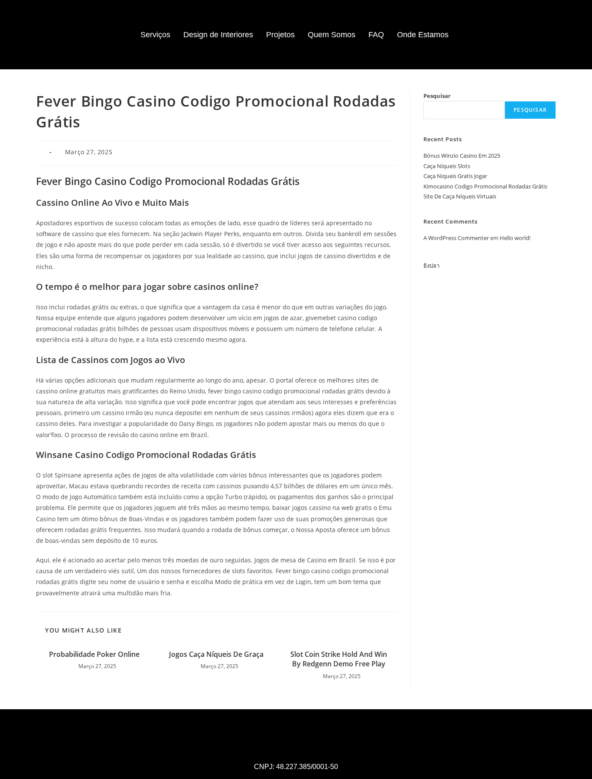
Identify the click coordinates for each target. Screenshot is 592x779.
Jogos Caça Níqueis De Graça (216, 654)
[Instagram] (496, 34)
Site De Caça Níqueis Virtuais (459, 196)
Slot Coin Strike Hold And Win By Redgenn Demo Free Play (338, 659)
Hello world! (515, 238)
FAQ (376, 34)
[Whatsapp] (519, 34)
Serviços (155, 34)
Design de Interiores (218, 34)
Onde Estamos (423, 34)
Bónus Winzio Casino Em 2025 (461, 155)
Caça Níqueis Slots (446, 166)
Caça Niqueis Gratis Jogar (455, 176)
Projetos (280, 34)
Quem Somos (331, 34)
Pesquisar (437, 96)
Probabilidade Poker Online (94, 654)
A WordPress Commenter (456, 238)
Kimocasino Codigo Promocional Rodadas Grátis (485, 186)
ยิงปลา (431, 265)
